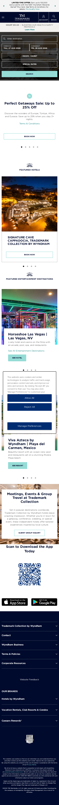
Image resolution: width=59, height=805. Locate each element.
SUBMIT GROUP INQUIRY (29, 533)
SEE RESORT (17, 466)
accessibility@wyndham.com (13, 772)
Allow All (29, 398)
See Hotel (17, 358)
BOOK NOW (29, 136)
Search (29, 74)
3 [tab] (29, 147)
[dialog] (29, 402)
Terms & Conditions (29, 123)
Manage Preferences (29, 426)
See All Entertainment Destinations (26, 351)
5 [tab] (37, 147)
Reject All (29, 407)
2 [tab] (25, 147)
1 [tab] (21, 147)
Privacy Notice (31, 764)
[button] (3, 6)
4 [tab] (33, 147)
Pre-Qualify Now (32, 9)
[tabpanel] (29, 114)
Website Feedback (29, 679)
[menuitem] (3, 17)
